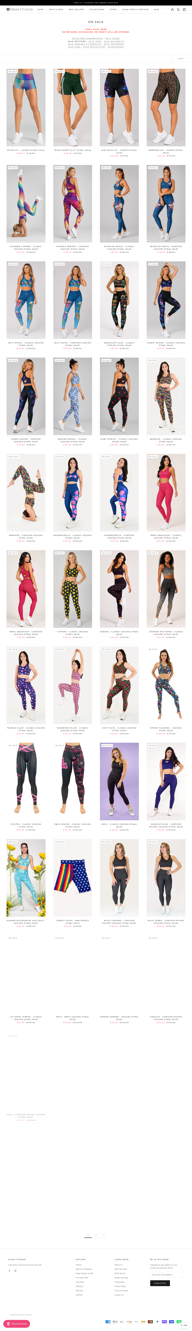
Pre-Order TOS (82, 1277)
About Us (118, 1265)
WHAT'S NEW (56, 9)
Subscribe (160, 1283)
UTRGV (113, 9)
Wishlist (79, 1295)
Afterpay (79, 1286)
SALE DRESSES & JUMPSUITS (84, 44)
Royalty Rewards (121, 1277)
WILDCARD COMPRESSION (87, 38)
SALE (156, 9)
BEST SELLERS (76, 9)
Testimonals (119, 1282)
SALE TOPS (95, 41)
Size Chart (80, 1282)
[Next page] (104, 1235)
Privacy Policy (120, 1286)
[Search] (178, 9)
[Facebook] (9, 1270)
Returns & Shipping (84, 1269)
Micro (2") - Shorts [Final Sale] (26, 150)
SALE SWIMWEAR (114, 44)
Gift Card (79, 1290)
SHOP (41, 9)
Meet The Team (121, 1269)
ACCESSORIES (116, 47)
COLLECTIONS (96, 9)
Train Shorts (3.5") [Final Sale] (72, 150)
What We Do (120, 1273)
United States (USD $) (21, 1315)
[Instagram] (15, 1270)
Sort (181, 58)
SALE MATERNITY (114, 41)
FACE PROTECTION (94, 47)
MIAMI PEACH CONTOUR (136, 9)
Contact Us (119, 1295)
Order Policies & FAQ (84, 1273)
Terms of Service (121, 1290)
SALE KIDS (74, 47)
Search (78, 1265)
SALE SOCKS (112, 38)
